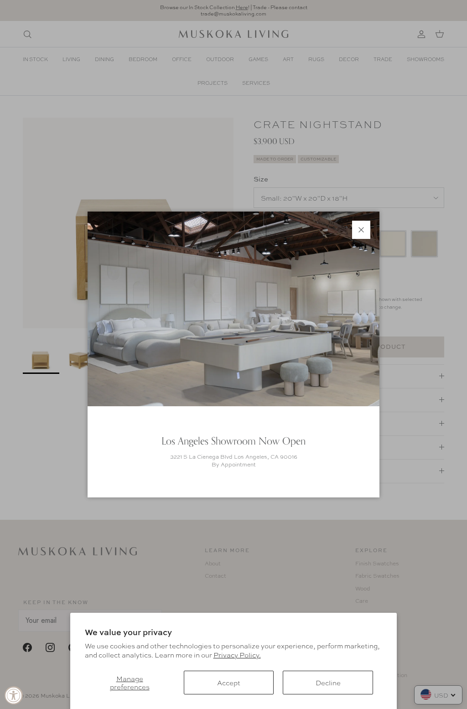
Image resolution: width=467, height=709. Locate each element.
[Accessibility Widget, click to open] (14, 695)
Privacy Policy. (237, 655)
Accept (228, 683)
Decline (328, 683)
